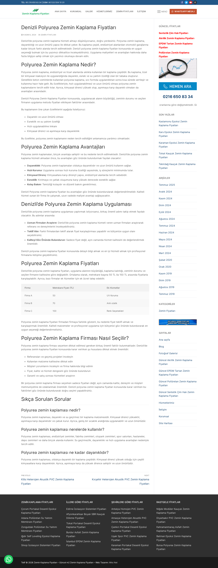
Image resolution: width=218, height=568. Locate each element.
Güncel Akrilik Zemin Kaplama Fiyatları (175, 362)
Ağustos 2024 (167, 218)
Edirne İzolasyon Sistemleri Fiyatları (86, 508)
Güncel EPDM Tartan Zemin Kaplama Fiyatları (174, 372)
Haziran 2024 (166, 232)
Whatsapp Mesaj (184, 11)
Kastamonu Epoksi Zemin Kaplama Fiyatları (173, 123)
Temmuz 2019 (167, 293)
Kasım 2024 (165, 198)
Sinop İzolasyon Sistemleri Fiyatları (40, 545)
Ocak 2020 (165, 266)
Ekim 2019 (165, 280)
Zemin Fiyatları (48, 35)
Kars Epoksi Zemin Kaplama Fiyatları (174, 134)
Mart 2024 (165, 253)
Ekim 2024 (165, 205)
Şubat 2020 (165, 259)
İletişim (163, 409)
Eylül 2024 (165, 212)
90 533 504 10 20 (56, 2)
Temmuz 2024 (167, 225)
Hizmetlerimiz (166, 402)
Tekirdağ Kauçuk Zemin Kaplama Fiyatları (177, 166)
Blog (161, 346)
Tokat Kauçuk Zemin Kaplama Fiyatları (175, 155)
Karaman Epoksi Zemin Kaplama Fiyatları (177, 144)
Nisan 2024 (165, 246)
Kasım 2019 (165, 273)
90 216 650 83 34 (34, 2)
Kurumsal (164, 416)
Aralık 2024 (165, 191)
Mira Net (113, 562)
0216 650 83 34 (178, 96)
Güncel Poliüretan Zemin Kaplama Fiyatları (177, 383)
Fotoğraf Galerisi (168, 353)
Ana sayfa (164, 339)
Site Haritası (165, 423)
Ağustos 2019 (166, 287)
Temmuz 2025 (167, 184)
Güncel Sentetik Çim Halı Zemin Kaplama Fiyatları (176, 394)
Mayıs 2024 (165, 239)
